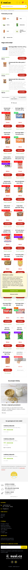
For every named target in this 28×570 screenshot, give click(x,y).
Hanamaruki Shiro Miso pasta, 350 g (17, 79)
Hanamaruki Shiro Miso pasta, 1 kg (17, 63)
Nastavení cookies (14, 294)
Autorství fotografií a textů (7, 539)
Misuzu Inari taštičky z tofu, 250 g (10, 440)
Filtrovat (15, 103)
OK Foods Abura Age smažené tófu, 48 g (19, 231)
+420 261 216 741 (6, 505)
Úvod (1, 10)
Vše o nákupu (4, 529)
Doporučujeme (5, 97)
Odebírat (24, 547)
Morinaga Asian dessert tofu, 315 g (19, 305)
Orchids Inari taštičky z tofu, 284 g (7, 231)
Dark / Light (4, 532)
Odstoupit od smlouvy (6, 528)
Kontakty (3, 531)
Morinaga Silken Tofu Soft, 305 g (7, 305)
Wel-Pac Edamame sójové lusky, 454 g (12, 427)
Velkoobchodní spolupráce (7, 538)
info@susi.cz (6, 508)
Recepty (3, 515)
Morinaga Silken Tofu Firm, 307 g (17, 47)
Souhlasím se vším (14, 290)
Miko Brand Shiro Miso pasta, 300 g (7, 256)
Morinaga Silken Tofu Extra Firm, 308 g (19, 134)
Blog (2, 517)
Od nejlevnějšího (14, 98)
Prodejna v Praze (5, 524)
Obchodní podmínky (5, 526)
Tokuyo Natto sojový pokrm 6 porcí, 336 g (7, 158)
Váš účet (3, 514)
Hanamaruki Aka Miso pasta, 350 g (7, 183)
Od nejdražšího (22, 97)
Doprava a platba (5, 525)
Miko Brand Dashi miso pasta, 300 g (7, 207)
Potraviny (5, 10)
